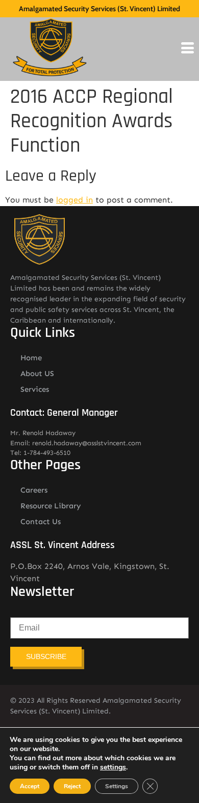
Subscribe (46, 656)
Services (34, 389)
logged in (74, 200)
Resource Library (50, 505)
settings (113, 767)
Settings (116, 786)
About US (37, 373)
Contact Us (40, 521)
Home (31, 357)
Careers (33, 490)
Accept (29, 786)
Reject (72, 786)
